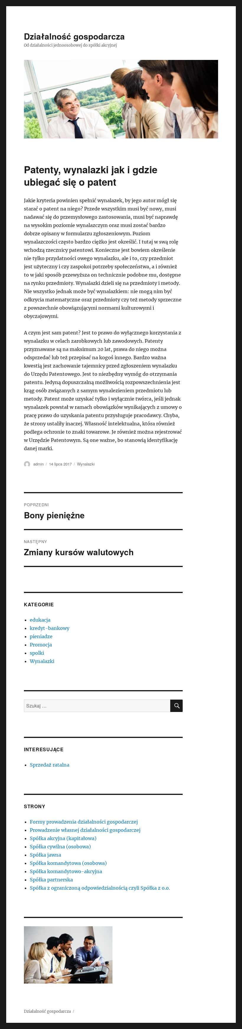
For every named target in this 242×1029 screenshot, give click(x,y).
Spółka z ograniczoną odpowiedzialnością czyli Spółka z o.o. (100, 888)
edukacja (40, 620)
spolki (37, 653)
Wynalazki (86, 464)
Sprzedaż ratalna (49, 765)
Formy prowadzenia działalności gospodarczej (84, 822)
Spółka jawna (45, 855)
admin (38, 464)
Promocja (41, 645)
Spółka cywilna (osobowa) (60, 847)
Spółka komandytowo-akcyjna (66, 871)
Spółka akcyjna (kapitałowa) (63, 838)
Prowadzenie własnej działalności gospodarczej (85, 830)
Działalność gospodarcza (74, 36)
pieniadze (41, 636)
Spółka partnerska (51, 880)
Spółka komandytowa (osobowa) (68, 863)
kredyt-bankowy (49, 628)
